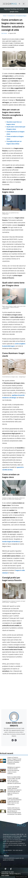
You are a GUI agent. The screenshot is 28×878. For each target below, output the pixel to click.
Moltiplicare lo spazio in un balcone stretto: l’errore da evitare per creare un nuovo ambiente (13, 770)
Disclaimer (5, 875)
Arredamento (11, 15)
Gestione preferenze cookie (21, 876)
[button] (19, 4)
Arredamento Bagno (21, 15)
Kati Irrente (4, 33)
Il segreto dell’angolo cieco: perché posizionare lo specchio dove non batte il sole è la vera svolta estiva (14, 801)
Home (4, 15)
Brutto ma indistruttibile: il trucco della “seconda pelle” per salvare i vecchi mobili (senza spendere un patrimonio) (14, 780)
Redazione (4, 873)
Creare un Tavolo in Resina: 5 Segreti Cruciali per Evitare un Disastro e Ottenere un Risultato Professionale (14, 760)
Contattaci (5, 852)
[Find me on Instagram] (12, 740)
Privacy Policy (15, 873)
